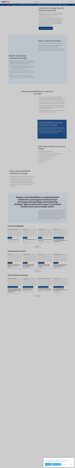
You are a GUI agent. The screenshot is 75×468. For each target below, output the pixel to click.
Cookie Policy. (63, 461)
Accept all (48, 464)
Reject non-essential (56, 464)
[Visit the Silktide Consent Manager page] (71, 464)
